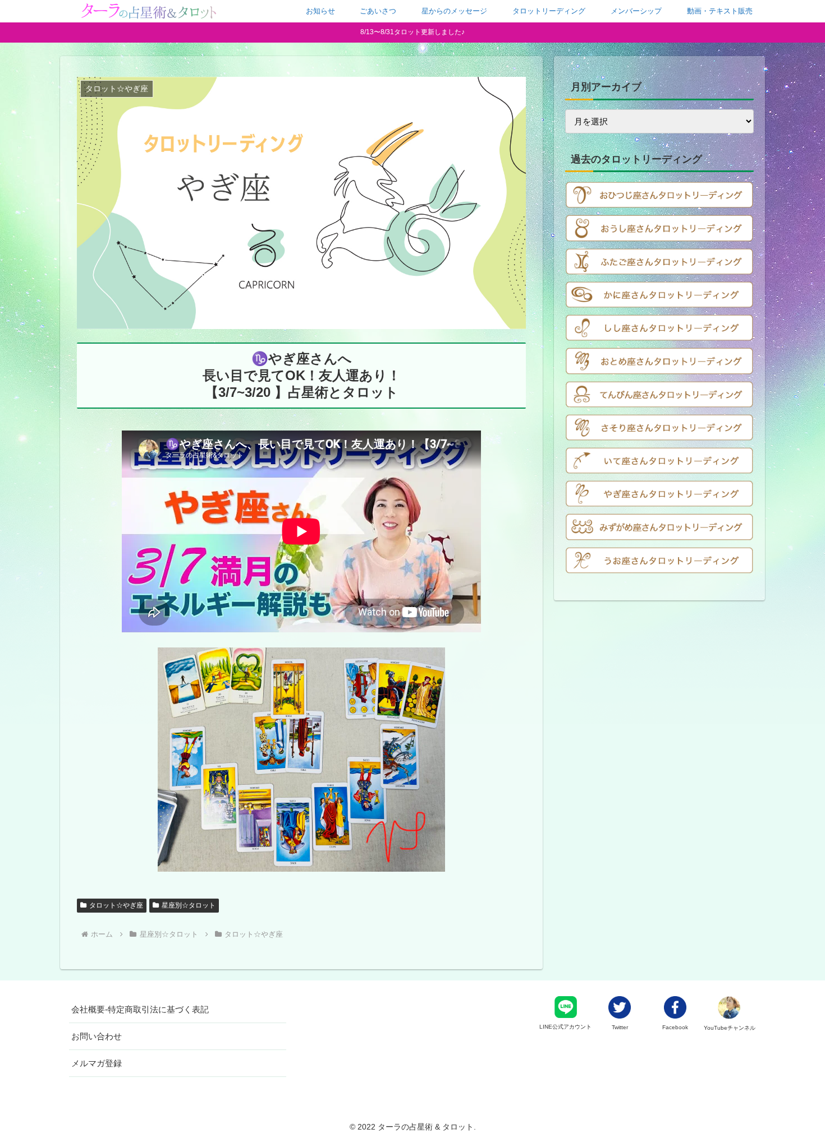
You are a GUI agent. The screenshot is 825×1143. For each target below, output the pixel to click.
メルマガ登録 (96, 1063)
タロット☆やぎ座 (116, 905)
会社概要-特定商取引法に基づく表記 (140, 1009)
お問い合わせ (96, 1036)
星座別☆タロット (189, 905)
